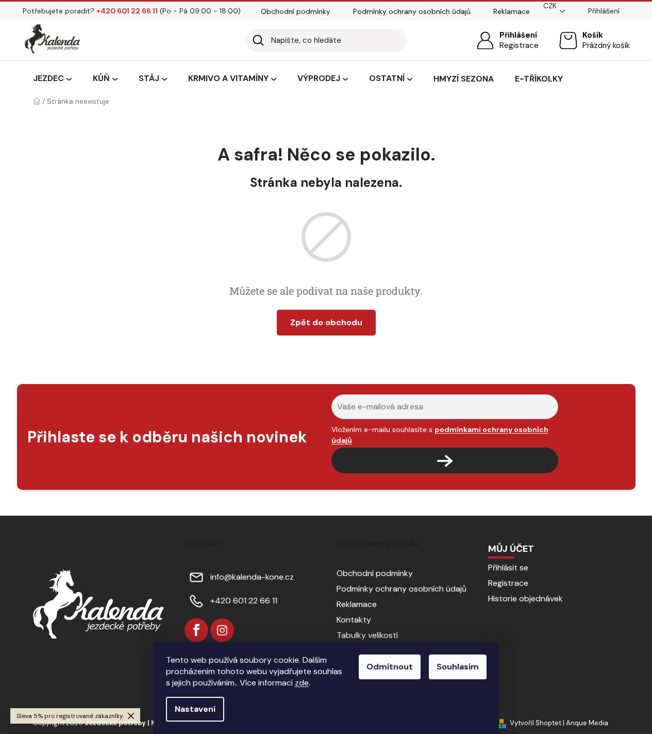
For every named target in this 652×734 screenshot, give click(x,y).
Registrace (519, 45)
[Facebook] (196, 630)
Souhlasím (458, 666)
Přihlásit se (508, 567)
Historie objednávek (525, 598)
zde (302, 682)
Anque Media (587, 723)
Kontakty (354, 619)
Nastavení (195, 709)
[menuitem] (52, 79)
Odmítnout (389, 666)
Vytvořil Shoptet (535, 723)
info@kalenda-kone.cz (252, 576)
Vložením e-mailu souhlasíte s (439, 434)
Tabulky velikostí (367, 635)
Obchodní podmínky (295, 11)
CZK (550, 5)
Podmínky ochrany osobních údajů (412, 11)
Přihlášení (518, 35)
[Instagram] (222, 630)
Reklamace (511, 11)
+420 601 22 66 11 (243, 600)
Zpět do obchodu (326, 322)
